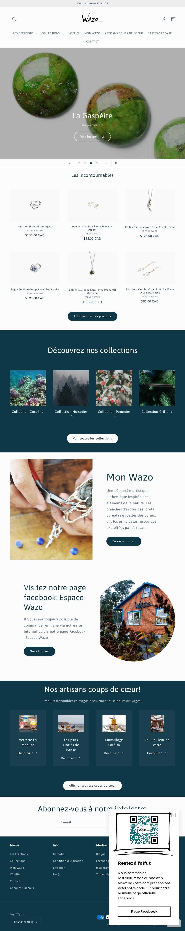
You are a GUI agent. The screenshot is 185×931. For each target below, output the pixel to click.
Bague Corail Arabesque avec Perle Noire (35, 289)
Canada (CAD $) (23, 922)
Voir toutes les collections (92, 438)
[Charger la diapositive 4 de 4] (97, 163)
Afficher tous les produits (92, 316)
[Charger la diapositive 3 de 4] (91, 163)
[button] (14, 19)
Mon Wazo (17, 867)
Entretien (59, 867)
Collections (17, 860)
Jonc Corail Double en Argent (35, 226)
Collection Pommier (114, 412)
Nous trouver (39, 651)
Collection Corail (26, 412)
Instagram (102, 867)
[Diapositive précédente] (70, 163)
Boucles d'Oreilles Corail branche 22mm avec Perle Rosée (150, 291)
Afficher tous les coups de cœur (92, 785)
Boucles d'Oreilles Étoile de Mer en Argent (92, 228)
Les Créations (19, 854)
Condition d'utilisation (68, 860)
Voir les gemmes (92, 136)
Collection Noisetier (71, 412)
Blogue (101, 854)
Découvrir (25, 753)
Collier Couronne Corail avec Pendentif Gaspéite (92, 291)
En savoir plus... (123, 541)
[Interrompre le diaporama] (115, 163)
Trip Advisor (104, 874)
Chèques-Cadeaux (22, 887)
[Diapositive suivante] (106, 163)
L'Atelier (15, 874)
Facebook (102, 860)
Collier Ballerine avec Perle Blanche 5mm (150, 227)
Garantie (58, 854)
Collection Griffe (155, 412)
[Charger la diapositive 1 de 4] (79, 163)
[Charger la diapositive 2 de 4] (85, 163)
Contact (15, 881)
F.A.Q (56, 874)
